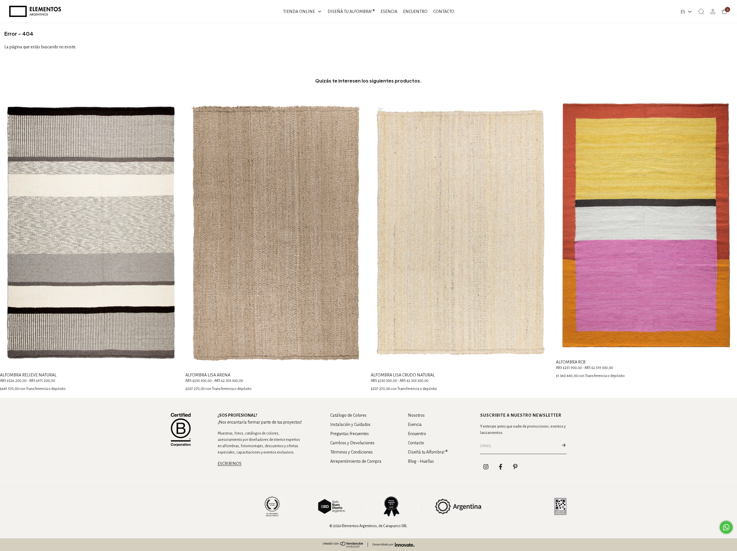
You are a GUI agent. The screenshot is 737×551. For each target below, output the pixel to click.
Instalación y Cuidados (350, 424)
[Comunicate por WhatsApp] (726, 527)
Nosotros (416, 415)
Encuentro (417, 433)
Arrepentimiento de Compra (355, 461)
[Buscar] (701, 11)
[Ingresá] (712, 11)
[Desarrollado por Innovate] (394, 545)
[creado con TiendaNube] (343, 545)
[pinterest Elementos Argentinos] (515, 466)
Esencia (415, 424)
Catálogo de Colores (348, 415)
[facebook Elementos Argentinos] (500, 466)
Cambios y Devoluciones (352, 443)
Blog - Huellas (421, 461)
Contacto (416, 443)
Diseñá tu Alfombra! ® (428, 452)
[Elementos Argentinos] (35, 11)
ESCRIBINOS (230, 463)
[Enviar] (564, 446)
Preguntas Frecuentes (349, 433)
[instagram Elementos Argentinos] (486, 466)
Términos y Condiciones (351, 452)
